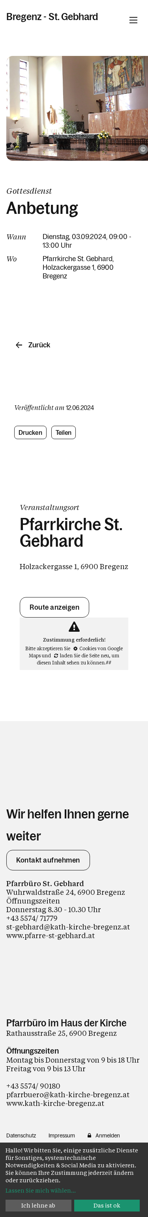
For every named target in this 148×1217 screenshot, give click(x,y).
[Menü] (133, 20)
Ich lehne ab (38, 1205)
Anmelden (108, 1135)
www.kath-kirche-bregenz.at (55, 1103)
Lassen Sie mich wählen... (41, 1190)
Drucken (30, 432)
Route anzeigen (54, 607)
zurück (39, 345)
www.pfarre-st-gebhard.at (50, 935)
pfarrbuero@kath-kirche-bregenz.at (67, 1094)
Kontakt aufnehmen (48, 860)
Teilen (64, 432)
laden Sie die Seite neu (84, 655)
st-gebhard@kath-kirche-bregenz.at (68, 926)
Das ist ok (107, 1205)
